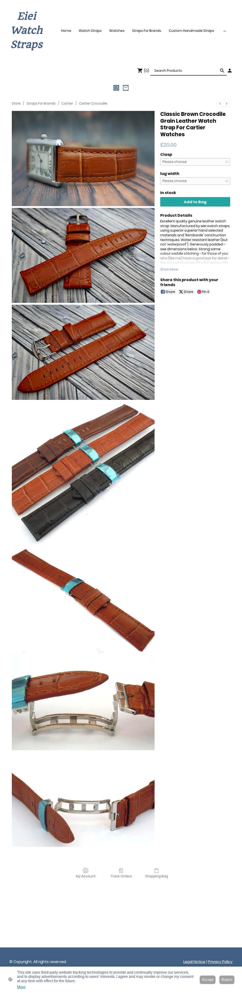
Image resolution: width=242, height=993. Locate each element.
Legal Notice (194, 961)
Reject (226, 980)
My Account (85, 876)
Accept (207, 980)
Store (16, 103)
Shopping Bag (156, 876)
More (21, 987)
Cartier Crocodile (93, 103)
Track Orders (121, 876)
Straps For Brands (41, 103)
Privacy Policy (220, 961)
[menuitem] (220, 103)
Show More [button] (169, 269)
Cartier (67, 103)
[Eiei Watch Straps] (26, 56)
